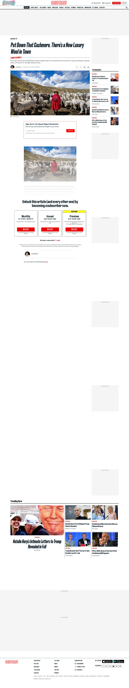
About (35, 676)
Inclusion (82, 676)
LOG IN (124, 3)
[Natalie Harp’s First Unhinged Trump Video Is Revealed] (115, 93)
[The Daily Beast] (59, 3)
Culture (56, 670)
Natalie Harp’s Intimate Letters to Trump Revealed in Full (37, 544)
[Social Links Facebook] (102, 666)
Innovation (88, 7)
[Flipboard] (120, 666)
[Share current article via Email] (84, 67)
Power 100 (80, 7)
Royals (61, 7)
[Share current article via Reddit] (88, 67)
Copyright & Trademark (103, 676)
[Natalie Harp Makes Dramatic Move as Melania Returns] (115, 114)
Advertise (52, 676)
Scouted (102, 7)
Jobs (47, 676)
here (46, 262)
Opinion (73, 7)
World (56, 667)
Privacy (61, 676)
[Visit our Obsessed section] (14, 3)
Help (57, 676)
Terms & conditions (90, 676)
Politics (67, 7)
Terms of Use (44, 133)
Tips (44, 676)
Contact (40, 676)
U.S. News (95, 7)
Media (49, 7)
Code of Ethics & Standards (71, 676)
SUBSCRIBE (116, 3)
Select (26, 229)
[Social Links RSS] (116, 666)
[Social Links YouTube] (113, 666)
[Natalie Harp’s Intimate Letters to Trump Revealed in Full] (115, 81)
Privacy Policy (51, 133)
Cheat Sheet (34, 7)
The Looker (42, 7)
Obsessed (55, 7)
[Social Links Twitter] (106, 666)
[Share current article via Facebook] (76, 67)
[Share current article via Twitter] (80, 67)
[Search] (127, 7)
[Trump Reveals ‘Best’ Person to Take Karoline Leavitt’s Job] (115, 103)
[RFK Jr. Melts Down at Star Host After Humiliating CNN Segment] (115, 124)
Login (58, 240)
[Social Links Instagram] (109, 666)
